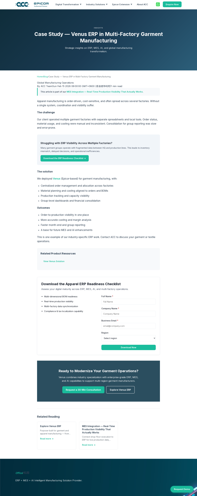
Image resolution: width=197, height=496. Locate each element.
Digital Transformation (68, 4)
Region (104, 332)
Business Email (109, 320)
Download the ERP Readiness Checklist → (64, 158)
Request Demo (182, 489)
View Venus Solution (53, 261)
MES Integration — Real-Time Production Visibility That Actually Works (105, 91)
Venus (56, 178)
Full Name (107, 296)
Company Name (110, 308)
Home (40, 76)
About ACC (142, 4)
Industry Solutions (97, 4)
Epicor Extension (122, 4)
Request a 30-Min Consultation (83, 389)
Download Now (128, 347)
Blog (45, 76)
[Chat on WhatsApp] (158, 4)
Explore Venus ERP (120, 389)
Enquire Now (172, 4)
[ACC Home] (32, 4)
